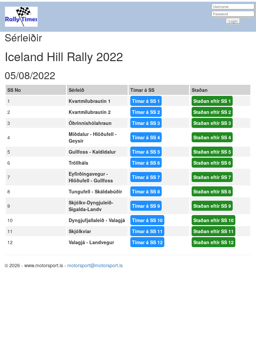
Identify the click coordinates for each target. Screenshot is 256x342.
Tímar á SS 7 (146, 177)
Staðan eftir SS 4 (212, 137)
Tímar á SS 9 (146, 205)
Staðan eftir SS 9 (212, 205)
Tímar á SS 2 (146, 112)
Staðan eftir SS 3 (212, 123)
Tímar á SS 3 (146, 123)
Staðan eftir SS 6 (212, 162)
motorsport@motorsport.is (95, 265)
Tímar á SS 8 (146, 191)
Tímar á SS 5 (146, 151)
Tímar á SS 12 (147, 242)
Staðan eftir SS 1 (212, 101)
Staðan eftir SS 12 (213, 242)
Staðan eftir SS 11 (213, 231)
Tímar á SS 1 (146, 101)
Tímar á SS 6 (146, 162)
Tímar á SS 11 (147, 231)
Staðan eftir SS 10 (213, 220)
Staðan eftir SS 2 (212, 112)
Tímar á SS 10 (147, 220)
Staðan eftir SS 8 (212, 191)
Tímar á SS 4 (146, 137)
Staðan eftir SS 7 (212, 177)
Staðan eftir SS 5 (212, 151)
